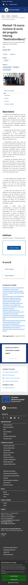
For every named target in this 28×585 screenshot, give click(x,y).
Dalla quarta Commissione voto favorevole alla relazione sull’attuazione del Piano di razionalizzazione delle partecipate (14, 322)
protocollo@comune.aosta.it (8, 523)
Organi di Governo (7, 425)
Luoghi (5, 503)
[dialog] (14, 572)
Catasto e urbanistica (8, 457)
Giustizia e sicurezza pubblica (10, 473)
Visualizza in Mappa (14, 248)
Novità (8, 16)
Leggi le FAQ (6, 552)
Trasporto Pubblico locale (9, 464)
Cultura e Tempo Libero (9, 448)
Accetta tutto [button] (14, 576)
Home (3, 16)
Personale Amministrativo (9, 436)
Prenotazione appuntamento (10, 547)
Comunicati (14, 16)
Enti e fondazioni (7, 431)
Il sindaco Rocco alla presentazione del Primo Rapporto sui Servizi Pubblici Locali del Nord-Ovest (13, 317)
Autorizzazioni (6, 482)
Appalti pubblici (7, 455)
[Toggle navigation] (3, 10)
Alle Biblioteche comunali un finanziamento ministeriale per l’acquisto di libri (13, 288)
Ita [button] (6, 4)
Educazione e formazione (9, 471)
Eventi (4, 505)
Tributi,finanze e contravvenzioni (11, 475)
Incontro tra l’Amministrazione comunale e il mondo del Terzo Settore (13, 307)
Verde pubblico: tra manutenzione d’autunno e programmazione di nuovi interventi (14, 326)
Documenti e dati (7, 438)
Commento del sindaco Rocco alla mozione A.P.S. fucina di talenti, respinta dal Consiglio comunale (13, 292)
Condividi (5, 54)
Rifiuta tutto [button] (14, 579)
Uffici (4, 429)
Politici (5, 434)
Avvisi (4, 496)
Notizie (5, 492)
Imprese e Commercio (8, 452)
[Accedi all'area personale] (3, 4)
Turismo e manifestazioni (9, 459)
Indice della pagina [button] (9, 91)
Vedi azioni (12, 54)
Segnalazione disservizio (9, 550)
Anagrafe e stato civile (8, 445)
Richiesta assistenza (8, 554)
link (6, 573)
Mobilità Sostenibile (8, 462)
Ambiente (5, 478)
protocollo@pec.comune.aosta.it (11, 520)
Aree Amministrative (8, 427)
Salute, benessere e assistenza (10, 480)
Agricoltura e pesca (8, 485)
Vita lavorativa (6, 450)
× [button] (26, 561)
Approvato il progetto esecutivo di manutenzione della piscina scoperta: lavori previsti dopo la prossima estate (13, 311)
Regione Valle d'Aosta (7, 1)
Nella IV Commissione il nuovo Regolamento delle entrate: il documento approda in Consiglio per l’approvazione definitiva (13, 298)
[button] (13, 582)
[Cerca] (25, 10)
